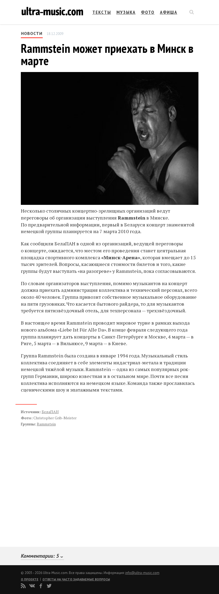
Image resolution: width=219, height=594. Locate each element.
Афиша (168, 12)
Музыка (126, 12)
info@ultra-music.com (142, 573)
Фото (148, 12)
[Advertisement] (53, 481)
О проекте (29, 579)
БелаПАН (50, 411)
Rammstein (46, 423)
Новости (31, 33)
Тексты (101, 12)
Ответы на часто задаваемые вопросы (76, 579)
